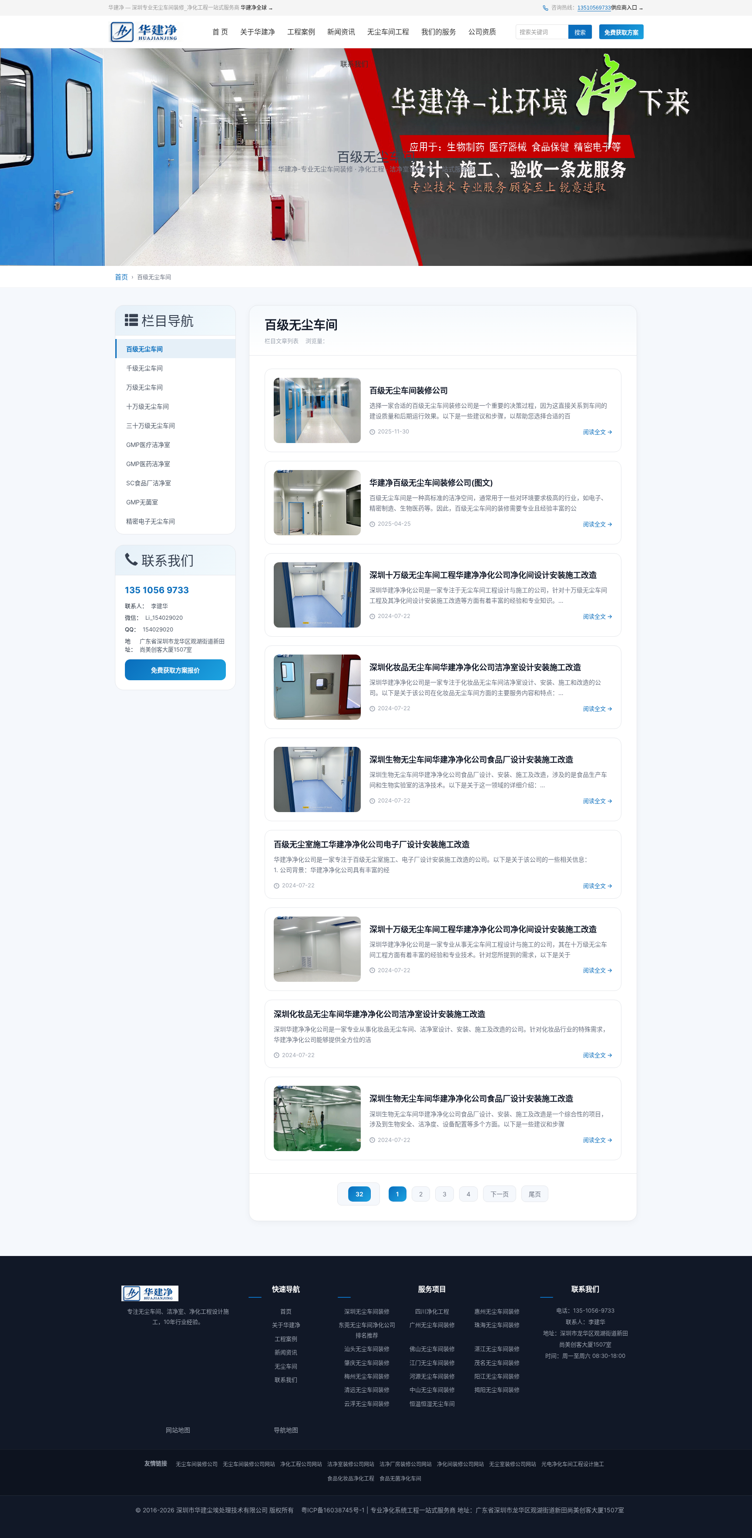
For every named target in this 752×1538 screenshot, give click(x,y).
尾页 (535, 1194)
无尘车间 (286, 1366)
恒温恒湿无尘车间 (432, 1403)
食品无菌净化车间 (400, 1478)
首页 (121, 277)
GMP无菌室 (142, 502)
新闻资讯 (341, 32)
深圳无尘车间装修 (366, 1311)
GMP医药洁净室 (148, 463)
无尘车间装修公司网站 (249, 1464)
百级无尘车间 (144, 349)
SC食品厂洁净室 (148, 483)
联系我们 (354, 64)
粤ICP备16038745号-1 (333, 1510)
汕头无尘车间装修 (366, 1348)
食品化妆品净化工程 (350, 1478)
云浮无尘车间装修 (366, 1403)
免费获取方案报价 (175, 670)
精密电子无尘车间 (150, 521)
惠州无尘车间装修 (497, 1311)
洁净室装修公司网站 (350, 1464)
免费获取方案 (621, 32)
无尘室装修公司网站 (512, 1464)
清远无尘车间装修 (366, 1389)
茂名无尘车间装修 (497, 1362)
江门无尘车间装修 (432, 1362)
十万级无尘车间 (147, 406)
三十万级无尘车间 (150, 425)
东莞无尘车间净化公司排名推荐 (367, 1329)
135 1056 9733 (157, 590)
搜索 (580, 32)
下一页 (499, 1194)
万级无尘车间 (144, 387)
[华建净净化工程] (146, 31)
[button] (175, 321)
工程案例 (301, 32)
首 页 (220, 32)
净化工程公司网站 (301, 1464)
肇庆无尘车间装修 (366, 1362)
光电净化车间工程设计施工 (572, 1464)
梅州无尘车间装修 (366, 1376)
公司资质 (482, 32)
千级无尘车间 (144, 368)
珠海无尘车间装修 (497, 1324)
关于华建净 (257, 32)
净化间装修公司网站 (460, 1464)
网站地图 (178, 1430)
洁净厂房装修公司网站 (405, 1464)
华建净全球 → (257, 8)
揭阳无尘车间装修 (497, 1389)
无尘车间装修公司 (197, 1464)
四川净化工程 (432, 1311)
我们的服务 (438, 32)
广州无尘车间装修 (432, 1324)
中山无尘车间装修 (432, 1389)
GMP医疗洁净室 (148, 444)
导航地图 (286, 1430)
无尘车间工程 (388, 32)
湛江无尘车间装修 (497, 1348)
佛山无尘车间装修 (432, 1348)
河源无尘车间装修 (432, 1376)
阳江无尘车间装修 (497, 1376)
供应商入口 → (627, 8)
